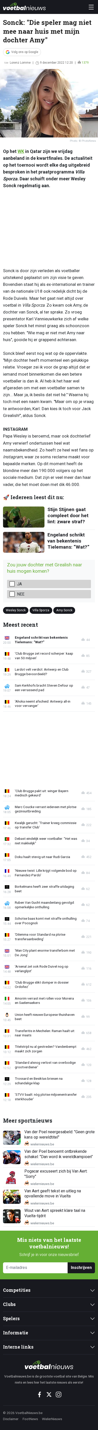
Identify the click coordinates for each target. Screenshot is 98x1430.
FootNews (30, 1419)
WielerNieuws (52, 1419)
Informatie (15, 1333)
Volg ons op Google (24, 52)
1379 (85, 62)
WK (21, 151)
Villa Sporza (40, 610)
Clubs (9, 1304)
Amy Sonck (64, 610)
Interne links (18, 1347)
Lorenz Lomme (20, 62)
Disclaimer (11, 1419)
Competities (16, 1290)
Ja (19, 584)
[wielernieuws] (49, 1365)
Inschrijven (81, 1267)
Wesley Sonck (16, 610)
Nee (20, 594)
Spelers (11, 1318)
